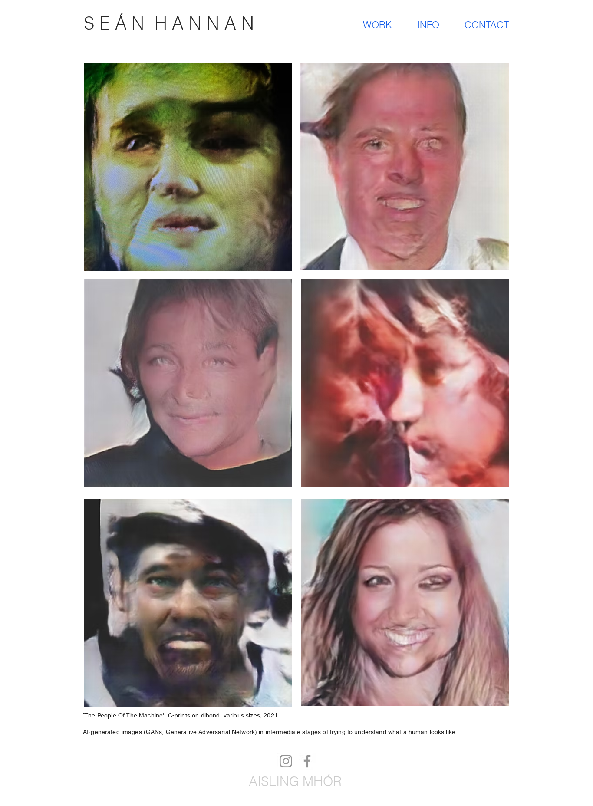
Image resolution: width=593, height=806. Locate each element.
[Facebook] (307, 761)
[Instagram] (285, 761)
